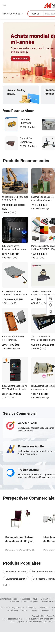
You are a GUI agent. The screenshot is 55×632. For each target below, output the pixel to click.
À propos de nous (29, 599)
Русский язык (12, 610)
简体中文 (32, 607)
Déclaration (46, 599)
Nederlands (45, 610)
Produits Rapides (31, 601)
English (21, 607)
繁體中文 (43, 607)
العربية (34, 610)
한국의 (25, 610)
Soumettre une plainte (9, 599)
